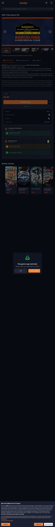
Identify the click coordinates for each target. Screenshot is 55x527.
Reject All (38, 524)
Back (21, 270)
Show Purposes (48, 524)
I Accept (6, 524)
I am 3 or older (34, 270)
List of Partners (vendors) (7, 520)
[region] (27, 514)
